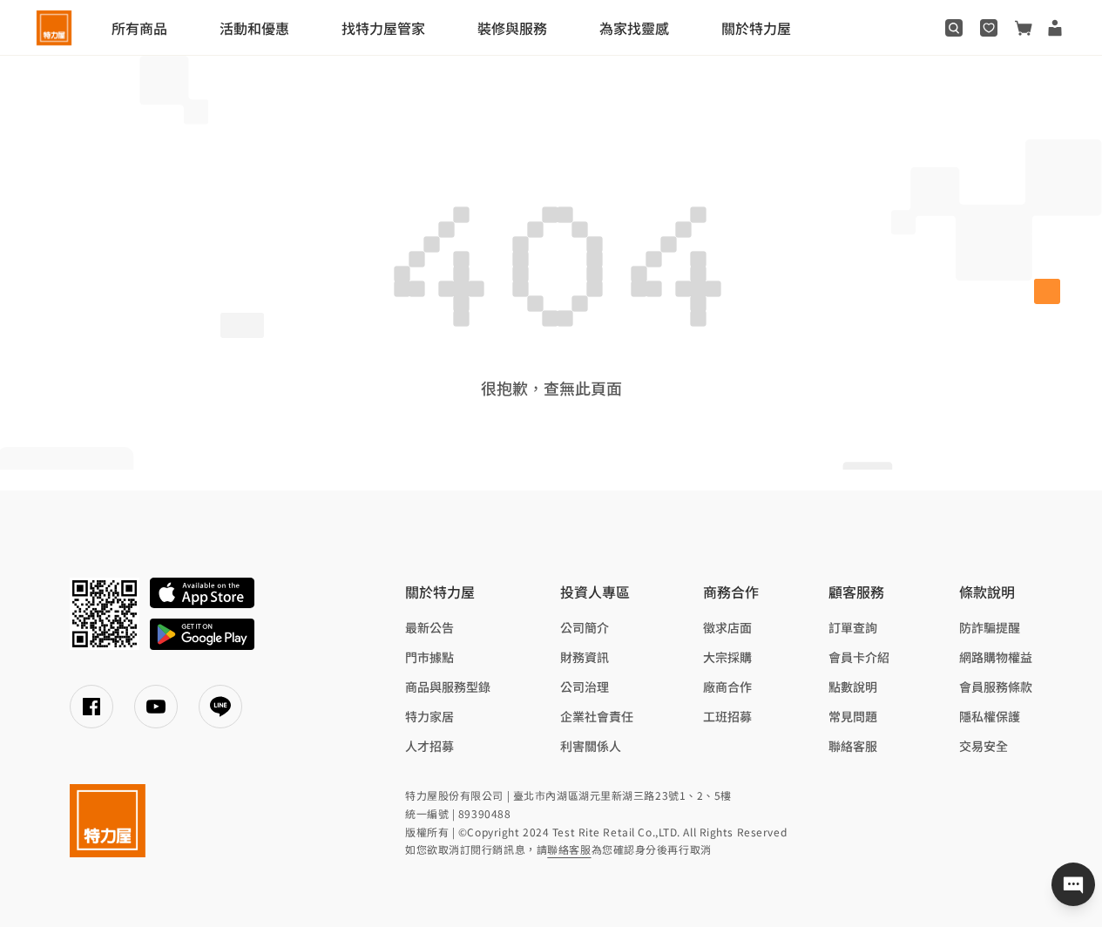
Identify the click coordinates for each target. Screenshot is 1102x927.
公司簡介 (584, 627)
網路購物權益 (995, 657)
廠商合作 (727, 686)
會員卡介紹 (858, 657)
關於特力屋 (756, 27)
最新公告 (429, 627)
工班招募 (727, 716)
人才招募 (429, 745)
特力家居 (429, 716)
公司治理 (584, 686)
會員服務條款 (995, 686)
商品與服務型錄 (447, 686)
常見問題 (852, 716)
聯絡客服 (852, 745)
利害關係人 (590, 745)
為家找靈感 (634, 27)
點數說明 (852, 686)
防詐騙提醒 (989, 627)
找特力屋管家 (383, 27)
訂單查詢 (852, 627)
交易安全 (983, 745)
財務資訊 (584, 657)
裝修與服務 (512, 27)
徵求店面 (727, 627)
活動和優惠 (254, 27)
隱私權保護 (989, 716)
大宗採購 (727, 657)
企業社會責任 (596, 716)
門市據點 (429, 657)
